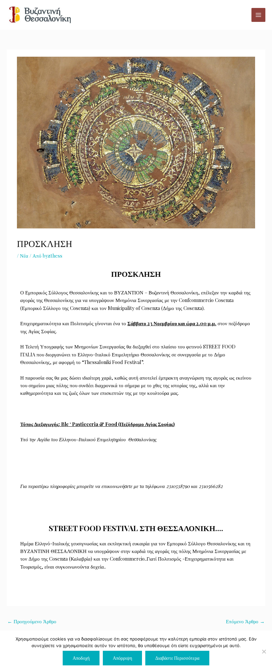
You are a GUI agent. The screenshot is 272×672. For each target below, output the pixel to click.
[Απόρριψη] (263, 651)
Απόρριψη (122, 658)
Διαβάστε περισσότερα (177, 658)
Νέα (24, 255)
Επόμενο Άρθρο (245, 621)
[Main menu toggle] (258, 15)
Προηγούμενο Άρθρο (31, 621)
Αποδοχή (81, 658)
